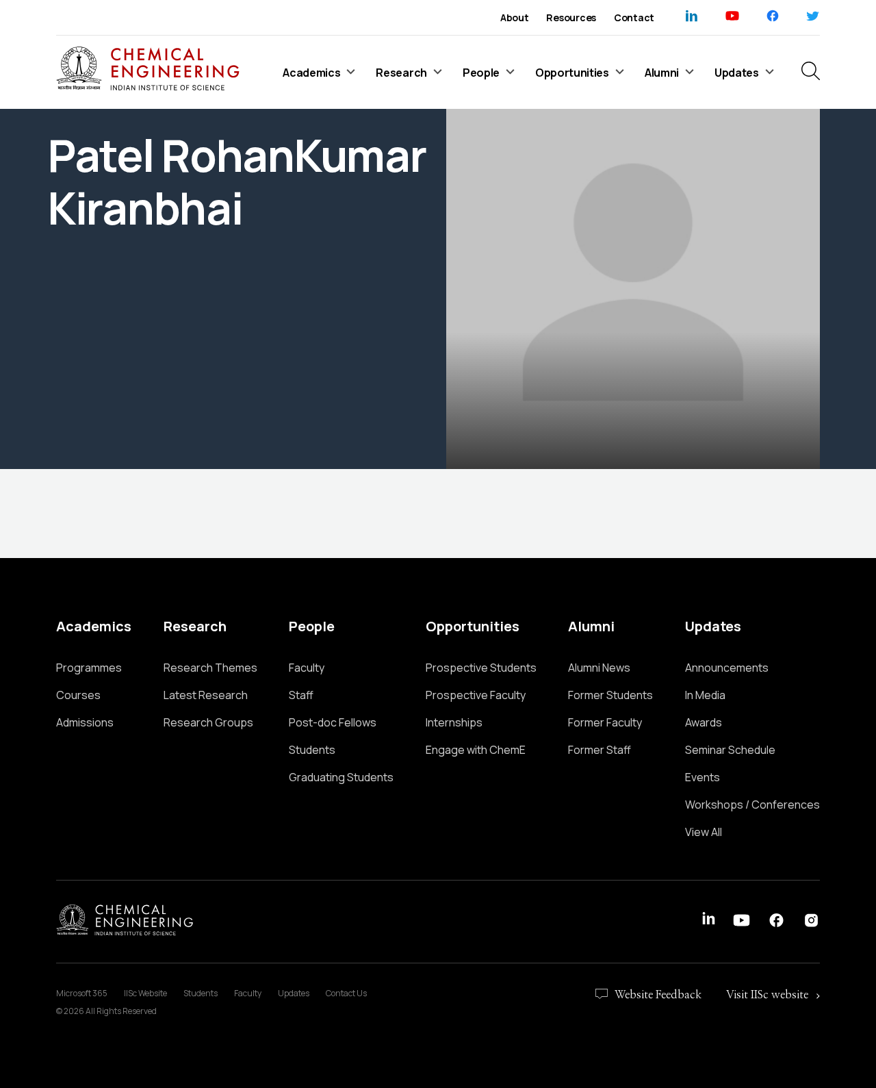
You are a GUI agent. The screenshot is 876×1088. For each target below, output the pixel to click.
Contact (634, 17)
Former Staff (599, 749)
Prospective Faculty (476, 695)
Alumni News (599, 667)
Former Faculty (605, 722)
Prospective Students (481, 667)
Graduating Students (341, 777)
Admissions (85, 722)
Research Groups (208, 722)
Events (702, 777)
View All (703, 831)
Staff (301, 695)
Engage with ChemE (476, 749)
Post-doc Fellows (332, 722)
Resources (570, 17)
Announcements (727, 667)
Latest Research (206, 695)
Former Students (610, 695)
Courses (78, 695)
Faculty (306, 667)
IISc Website (145, 993)
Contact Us (346, 993)
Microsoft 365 (81, 993)
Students (312, 749)
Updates (293, 993)
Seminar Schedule (730, 749)
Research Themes (210, 667)
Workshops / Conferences (752, 804)
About (514, 17)
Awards (703, 722)
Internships (454, 722)
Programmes (89, 667)
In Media (705, 695)
